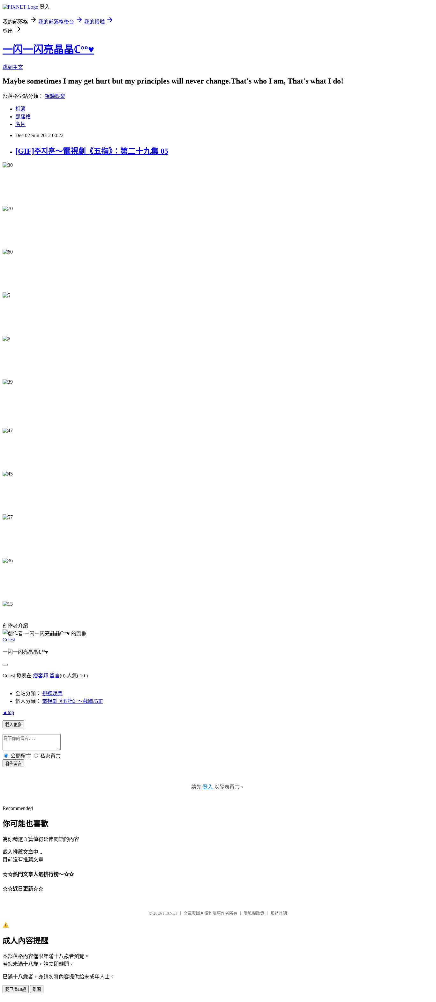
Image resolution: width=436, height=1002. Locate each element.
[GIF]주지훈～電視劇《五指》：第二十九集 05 (91, 151)
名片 (20, 124)
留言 (54, 675)
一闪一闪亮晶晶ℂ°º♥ (48, 49)
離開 (37, 989)
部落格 (23, 116)
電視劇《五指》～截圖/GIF (72, 701)
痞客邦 (40, 675)
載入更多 (13, 724)
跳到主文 (13, 67)
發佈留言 (13, 763)
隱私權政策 (254, 913)
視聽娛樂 (55, 96)
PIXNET (170, 913)
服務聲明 (278, 913)
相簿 (20, 109)
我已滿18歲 (15, 989)
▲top (8, 712)
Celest (9, 639)
